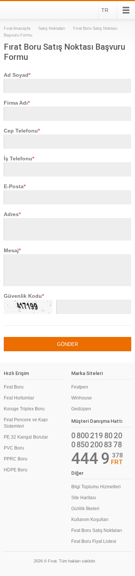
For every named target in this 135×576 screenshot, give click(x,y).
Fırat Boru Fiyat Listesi (93, 541)
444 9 (90, 458)
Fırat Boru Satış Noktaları (96, 530)
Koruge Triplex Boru (24, 408)
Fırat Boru (14, 387)
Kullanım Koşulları (89, 519)
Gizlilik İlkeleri (85, 508)
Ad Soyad (16, 75)
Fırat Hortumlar (19, 398)
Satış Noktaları (51, 28)
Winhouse (81, 398)
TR (104, 10)
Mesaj (11, 250)
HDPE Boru (15, 469)
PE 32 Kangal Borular (26, 437)
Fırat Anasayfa (17, 28)
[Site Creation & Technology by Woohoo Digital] (120, 562)
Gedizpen (81, 408)
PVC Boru (14, 448)
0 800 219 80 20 (96, 435)
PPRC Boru (15, 459)
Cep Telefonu (21, 131)
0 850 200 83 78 (96, 444)
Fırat (24, 10)
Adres (11, 214)
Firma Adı (16, 103)
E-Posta (14, 186)
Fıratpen (79, 387)
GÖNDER (67, 344)
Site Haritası (83, 497)
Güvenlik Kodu (23, 296)
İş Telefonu (18, 158)
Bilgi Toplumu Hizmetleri (96, 486)
